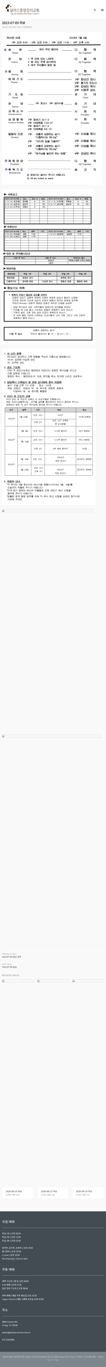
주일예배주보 (27, 27)
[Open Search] (95, 10)
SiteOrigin (54, 1359)
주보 (19, 27)
